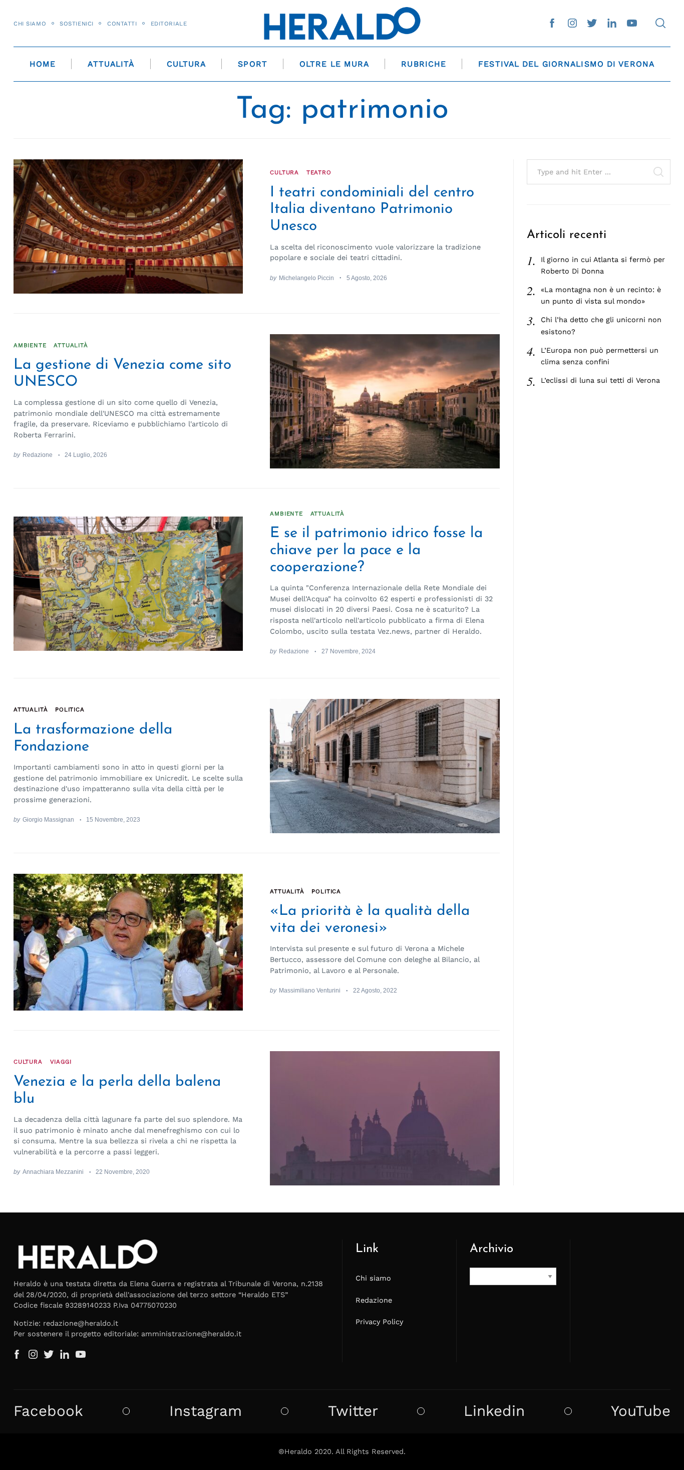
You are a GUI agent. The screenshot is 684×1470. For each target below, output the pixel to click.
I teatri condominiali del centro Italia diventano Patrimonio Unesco (372, 209)
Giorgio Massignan (48, 819)
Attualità (111, 64)
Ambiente (30, 345)
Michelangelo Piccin (306, 278)
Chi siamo (30, 23)
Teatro (318, 172)
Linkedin (494, 1411)
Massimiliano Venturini (309, 990)
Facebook (48, 1411)
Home (43, 64)
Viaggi (61, 1061)
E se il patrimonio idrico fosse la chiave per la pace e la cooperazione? (376, 550)
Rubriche (423, 64)
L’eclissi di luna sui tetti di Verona (600, 380)
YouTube (640, 1411)
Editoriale (169, 23)
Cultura (186, 64)
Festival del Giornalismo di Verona (566, 64)
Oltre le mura (334, 64)
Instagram (205, 1411)
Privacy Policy (379, 1322)
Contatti (122, 23)
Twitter (353, 1411)
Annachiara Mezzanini (53, 1171)
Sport (252, 64)
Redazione (38, 454)
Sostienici (77, 23)
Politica (70, 709)
